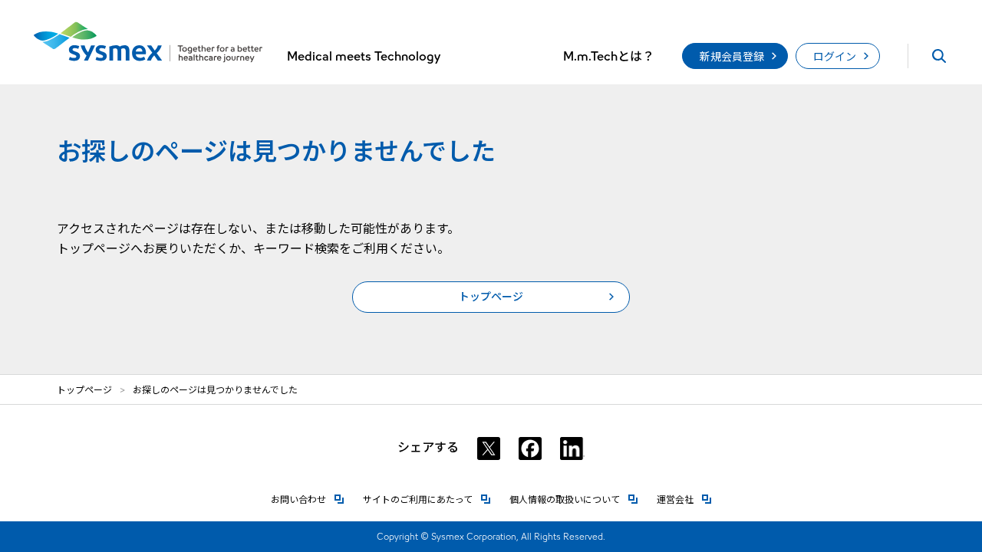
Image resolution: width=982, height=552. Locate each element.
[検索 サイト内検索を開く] (939, 56)
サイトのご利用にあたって (427, 499)
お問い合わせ (307, 499)
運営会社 (684, 499)
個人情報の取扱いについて (573, 499)
